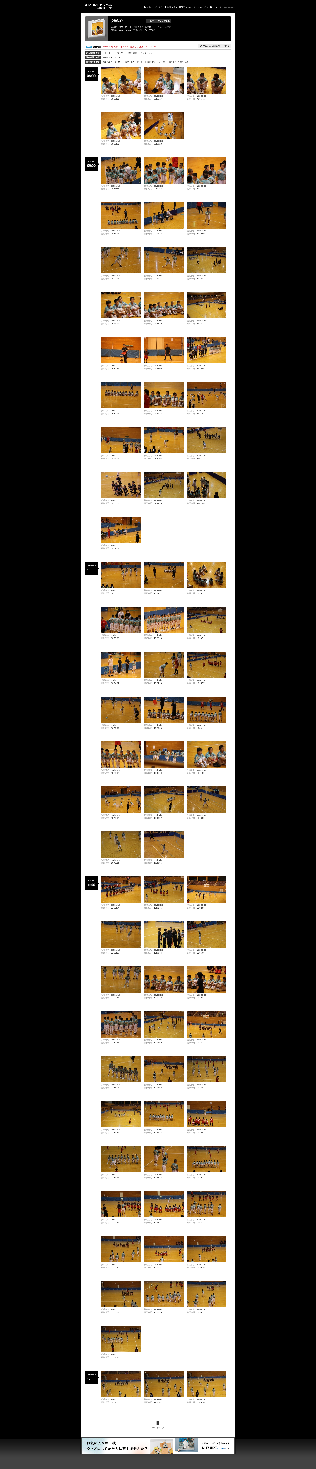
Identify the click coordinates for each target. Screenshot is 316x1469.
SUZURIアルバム (98, 6)
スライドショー (147, 53)
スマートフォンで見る (158, 21)
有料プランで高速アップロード (181, 7)
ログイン (204, 7)
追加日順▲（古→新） (157, 62)
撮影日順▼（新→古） (135, 62)
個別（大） (133, 53)
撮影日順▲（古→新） (112, 62)
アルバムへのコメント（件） (214, 46)
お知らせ (217, 7)
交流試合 (117, 21)
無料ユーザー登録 (155, 7)
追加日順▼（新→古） (179, 62)
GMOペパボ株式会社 (229, 7)
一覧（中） (120, 53)
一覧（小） (107, 53)
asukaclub (107, 57)
